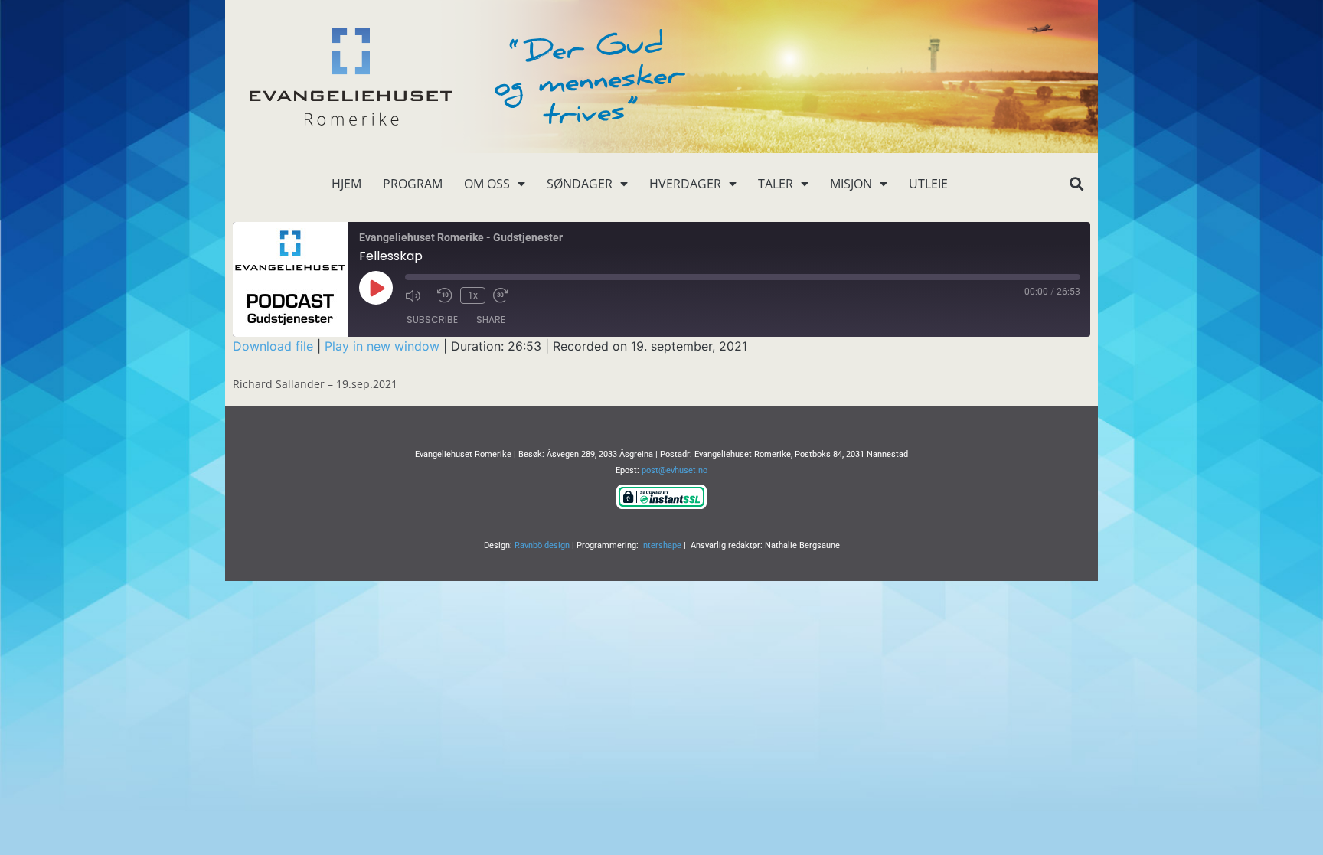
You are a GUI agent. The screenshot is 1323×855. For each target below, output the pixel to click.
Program (413, 183)
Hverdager (685, 183)
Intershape (661, 545)
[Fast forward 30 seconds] (505, 295)
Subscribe (432, 319)
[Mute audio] (417, 295)
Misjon (851, 183)
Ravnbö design (542, 545)
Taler (775, 183)
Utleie (928, 183)
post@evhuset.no (674, 470)
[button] (1076, 184)
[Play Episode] (376, 288)
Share (490, 319)
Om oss (487, 183)
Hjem (346, 183)
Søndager (579, 183)
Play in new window (382, 346)
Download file (273, 346)
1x (473, 295)
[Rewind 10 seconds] (444, 295)
